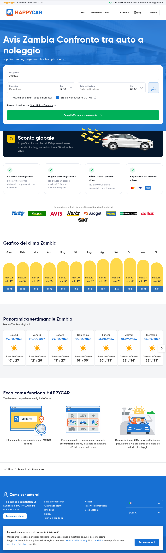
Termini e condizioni (54, 518)
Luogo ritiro (14, 72)
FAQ (83, 12)
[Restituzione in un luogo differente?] (8, 97)
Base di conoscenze (54, 501)
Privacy (47, 514)
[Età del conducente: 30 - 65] (57, 97)
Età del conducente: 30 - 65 (77, 97)
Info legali (49, 509)
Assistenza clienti (99, 12)
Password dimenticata (96, 505)
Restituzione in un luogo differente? (32, 97)
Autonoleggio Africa (28, 469)
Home (11, 469)
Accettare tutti (146, 542)
